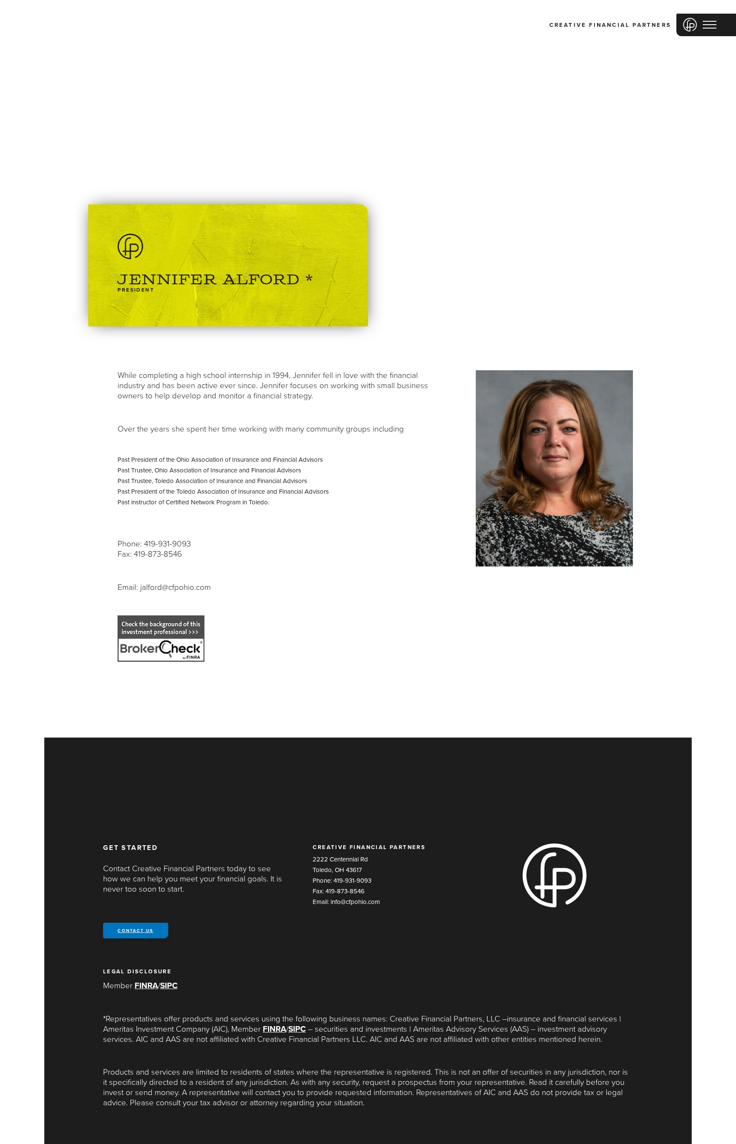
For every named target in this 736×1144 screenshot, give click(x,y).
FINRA (146, 985)
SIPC (169, 985)
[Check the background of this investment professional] (161, 659)
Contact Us (135, 930)
